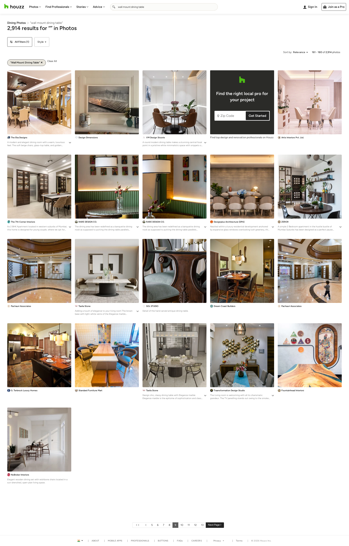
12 (195, 525)
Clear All (52, 61)
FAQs (180, 540)
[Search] (113, 7)
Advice (97, 7)
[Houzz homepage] (14, 6)
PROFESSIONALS (140, 540)
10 (181, 525)
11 (189, 525)
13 (202, 525)
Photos (33, 7)
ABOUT (95, 540)
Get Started (257, 116)
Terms (239, 540)
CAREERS (196, 540)
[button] (19, 42)
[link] (16, 23)
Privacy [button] (217, 540)
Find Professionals (57, 7)
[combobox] (164, 7)
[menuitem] (35, 7)
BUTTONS (163, 540)
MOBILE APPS (115, 540)
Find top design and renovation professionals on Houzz (242, 137)
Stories (81, 7)
